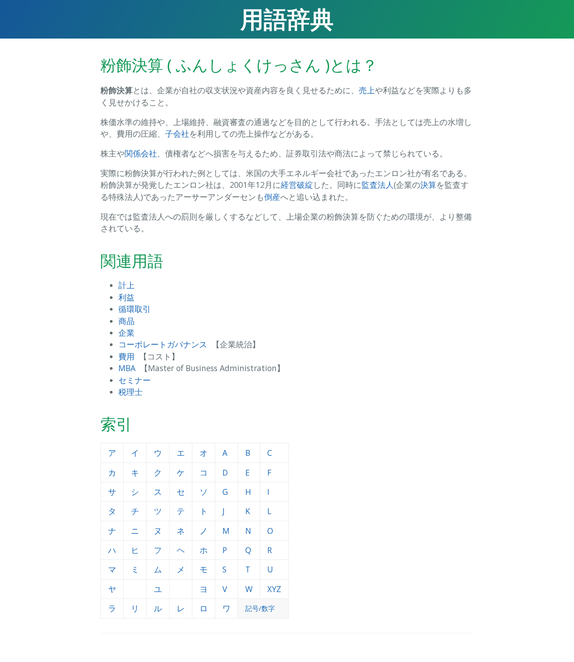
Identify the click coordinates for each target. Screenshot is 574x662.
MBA (126, 368)
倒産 (272, 196)
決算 (428, 184)
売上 (367, 90)
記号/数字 (260, 608)
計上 (126, 285)
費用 (126, 356)
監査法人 (377, 184)
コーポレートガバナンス (162, 344)
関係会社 (141, 153)
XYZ (274, 589)
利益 (126, 297)
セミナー (134, 380)
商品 (126, 321)
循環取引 (134, 308)
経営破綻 (297, 184)
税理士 (130, 391)
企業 (126, 332)
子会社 (177, 133)
